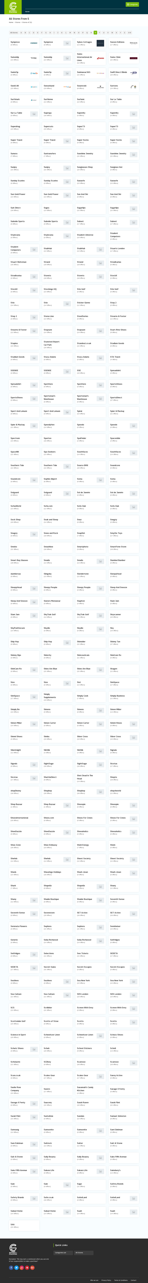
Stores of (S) (27, 22)
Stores (17, 22)
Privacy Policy (106, 1280)
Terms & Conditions (121, 1280)
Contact (133, 1280)
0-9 (129, 33)
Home (27, 11)
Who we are (94, 1280)
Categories (134, 4)
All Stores (14, 33)
